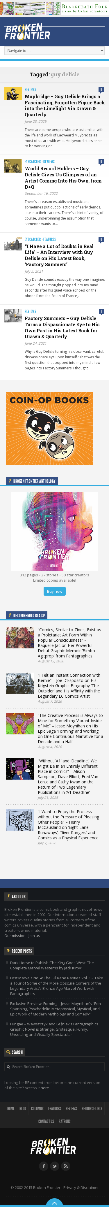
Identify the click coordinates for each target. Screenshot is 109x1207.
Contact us (46, 1121)
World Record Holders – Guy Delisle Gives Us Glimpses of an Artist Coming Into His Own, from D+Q (63, 177)
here (45, 1087)
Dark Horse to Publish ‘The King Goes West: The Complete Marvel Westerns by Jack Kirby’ (52, 965)
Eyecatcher (33, 161)
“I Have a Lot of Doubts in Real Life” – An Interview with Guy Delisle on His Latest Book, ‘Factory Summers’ (59, 255)
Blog (22, 1108)
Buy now (54, 591)
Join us (34, 935)
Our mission (15, 935)
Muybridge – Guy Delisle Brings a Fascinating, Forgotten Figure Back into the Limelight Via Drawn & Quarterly (65, 105)
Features (49, 239)
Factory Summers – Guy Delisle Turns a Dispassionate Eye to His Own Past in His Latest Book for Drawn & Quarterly (62, 327)
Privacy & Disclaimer (81, 1187)
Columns (37, 1108)
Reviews (30, 89)
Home (11, 1108)
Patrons (64, 1121)
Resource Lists (92, 1108)
